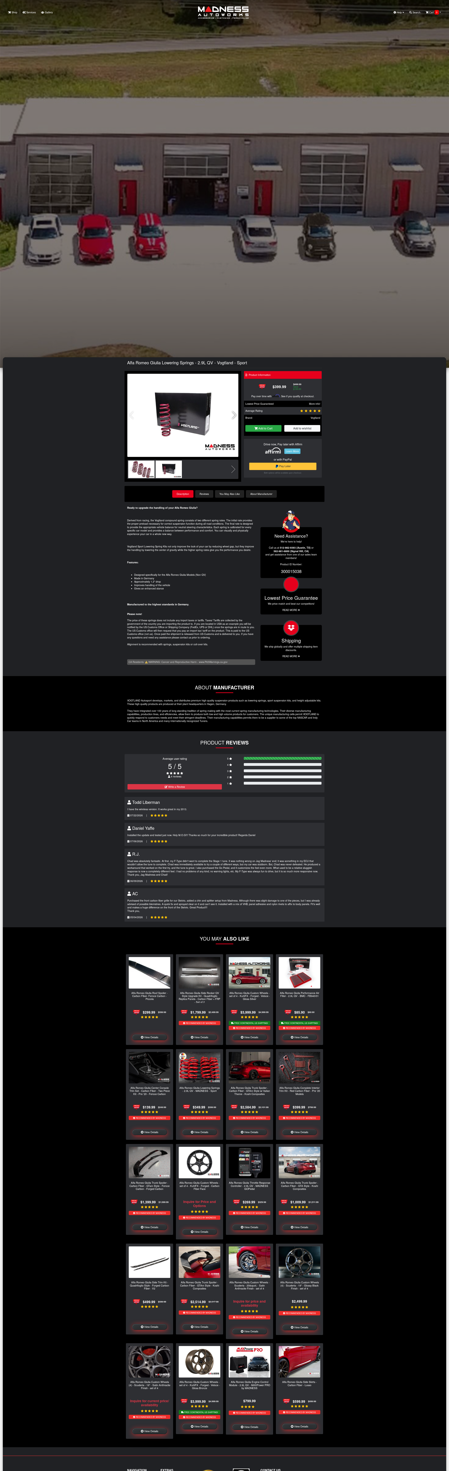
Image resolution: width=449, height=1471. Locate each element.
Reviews (204, 494)
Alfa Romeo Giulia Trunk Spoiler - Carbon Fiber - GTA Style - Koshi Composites (299, 1186)
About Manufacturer (261, 494)
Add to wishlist (302, 428)
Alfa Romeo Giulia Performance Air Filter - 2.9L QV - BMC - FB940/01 (299, 994)
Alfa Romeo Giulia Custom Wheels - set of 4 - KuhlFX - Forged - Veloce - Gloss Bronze (199, 1385)
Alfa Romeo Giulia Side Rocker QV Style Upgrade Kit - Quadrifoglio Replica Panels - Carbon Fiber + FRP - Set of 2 (199, 997)
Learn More (292, 451)
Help (399, 12)
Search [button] (416, 12)
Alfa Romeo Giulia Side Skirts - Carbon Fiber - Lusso (299, 1383)
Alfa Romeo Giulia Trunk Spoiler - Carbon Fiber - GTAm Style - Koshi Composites (199, 1285)
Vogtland (315, 417)
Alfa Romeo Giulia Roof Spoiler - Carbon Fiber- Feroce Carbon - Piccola (149, 996)
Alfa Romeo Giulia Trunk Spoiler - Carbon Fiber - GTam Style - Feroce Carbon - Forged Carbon (149, 1186)
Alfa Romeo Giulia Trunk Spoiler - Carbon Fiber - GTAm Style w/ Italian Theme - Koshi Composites (249, 1091)
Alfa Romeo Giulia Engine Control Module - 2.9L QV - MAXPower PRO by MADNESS (249, 1385)
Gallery (48, 12)
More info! (314, 403)
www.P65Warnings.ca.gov (213, 662)
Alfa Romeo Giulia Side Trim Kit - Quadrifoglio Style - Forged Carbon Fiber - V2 (149, 1285)
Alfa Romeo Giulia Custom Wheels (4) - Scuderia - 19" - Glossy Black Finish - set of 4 (299, 1285)
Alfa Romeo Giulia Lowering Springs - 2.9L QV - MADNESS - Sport (199, 1089)
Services (31, 12)
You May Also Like (229, 494)
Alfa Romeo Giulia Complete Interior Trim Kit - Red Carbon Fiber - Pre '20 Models (299, 1091)
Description (183, 494)
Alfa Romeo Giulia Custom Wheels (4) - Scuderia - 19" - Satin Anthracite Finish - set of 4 (149, 1385)
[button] (234, 415)
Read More (290, 610)
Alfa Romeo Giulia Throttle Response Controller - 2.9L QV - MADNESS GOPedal (249, 1186)
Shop (14, 12)
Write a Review (176, 786)
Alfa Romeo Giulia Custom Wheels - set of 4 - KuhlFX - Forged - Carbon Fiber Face (199, 1186)
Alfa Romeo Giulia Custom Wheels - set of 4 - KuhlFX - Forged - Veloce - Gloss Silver (249, 996)
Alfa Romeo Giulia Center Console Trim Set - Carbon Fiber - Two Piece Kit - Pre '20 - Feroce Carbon (149, 1091)
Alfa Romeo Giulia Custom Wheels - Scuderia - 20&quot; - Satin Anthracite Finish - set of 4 (249, 1285)
